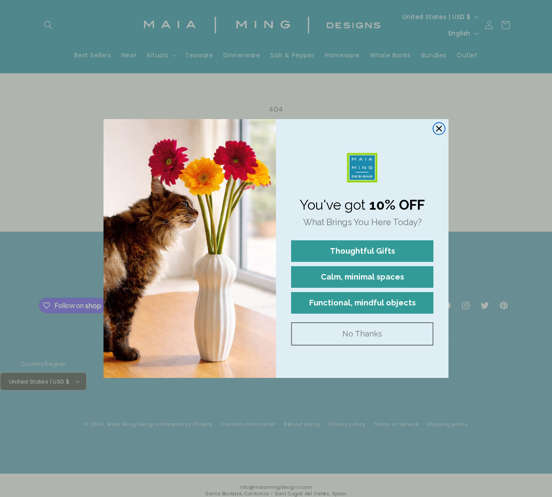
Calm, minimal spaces (362, 276)
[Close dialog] (439, 129)
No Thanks (362, 333)
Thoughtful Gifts (362, 250)
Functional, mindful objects (362, 302)
